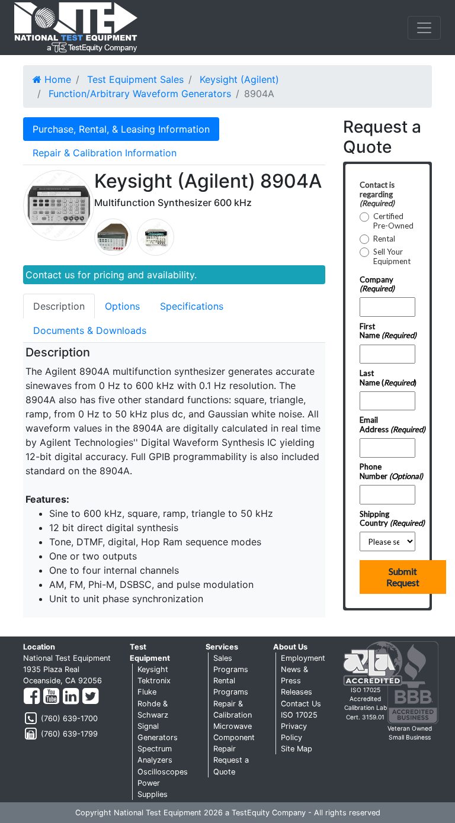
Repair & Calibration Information (105, 153)
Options (122, 306)
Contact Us (301, 703)
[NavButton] (424, 28)
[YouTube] (51, 696)
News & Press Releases (296, 680)
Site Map (296, 748)
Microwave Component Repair (234, 737)
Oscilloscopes (162, 771)
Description (59, 306)
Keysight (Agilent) (239, 79)
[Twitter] (90, 696)
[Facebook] (31, 696)
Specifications (191, 306)
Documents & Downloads (89, 330)
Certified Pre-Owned (393, 221)
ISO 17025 (299, 715)
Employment (303, 658)
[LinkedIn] (70, 696)
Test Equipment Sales (135, 79)
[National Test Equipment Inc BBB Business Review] (412, 681)
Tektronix (154, 680)
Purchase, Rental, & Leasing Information (121, 129)
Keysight (152, 669)
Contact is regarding (377, 194)
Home (56, 79)
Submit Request (402, 577)
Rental (384, 238)
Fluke (146, 691)
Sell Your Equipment (392, 256)
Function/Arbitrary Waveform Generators (140, 93)
